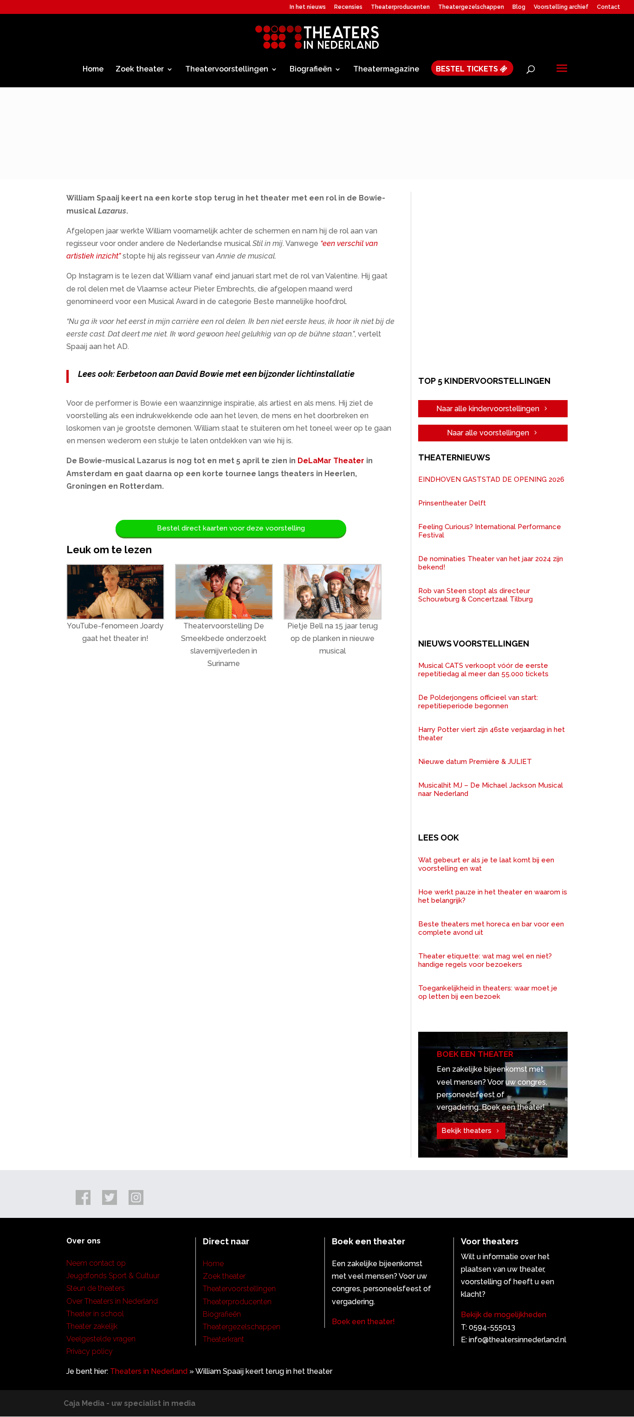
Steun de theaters (95, 1288)
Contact (608, 7)
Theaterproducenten (400, 7)
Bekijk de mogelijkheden (503, 1314)
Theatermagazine (386, 69)
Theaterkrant (223, 1339)
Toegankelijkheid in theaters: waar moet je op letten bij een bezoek (487, 992)
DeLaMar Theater (331, 460)
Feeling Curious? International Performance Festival (489, 531)
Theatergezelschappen (471, 7)
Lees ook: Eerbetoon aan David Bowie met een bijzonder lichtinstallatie (216, 374)
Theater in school (95, 1313)
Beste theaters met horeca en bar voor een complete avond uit (491, 928)
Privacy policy (89, 1351)
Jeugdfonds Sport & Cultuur (113, 1275)
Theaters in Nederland (149, 1371)
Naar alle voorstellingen (488, 432)
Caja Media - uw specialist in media (129, 1403)
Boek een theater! (363, 1321)
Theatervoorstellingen (226, 69)
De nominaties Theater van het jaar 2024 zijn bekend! (490, 563)
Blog (518, 7)
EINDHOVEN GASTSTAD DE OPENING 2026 (491, 479)
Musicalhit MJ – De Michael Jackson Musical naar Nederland (490, 789)
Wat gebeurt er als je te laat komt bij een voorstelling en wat (486, 864)
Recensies (348, 7)
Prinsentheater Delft (452, 503)
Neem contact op (96, 1263)
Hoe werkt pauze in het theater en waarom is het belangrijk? (492, 896)
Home (93, 69)
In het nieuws (308, 7)
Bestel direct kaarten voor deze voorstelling (231, 528)
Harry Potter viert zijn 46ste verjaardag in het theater (491, 733)
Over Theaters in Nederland (112, 1301)
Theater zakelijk (91, 1326)
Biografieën (311, 69)
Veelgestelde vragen (101, 1338)
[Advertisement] (497, 282)
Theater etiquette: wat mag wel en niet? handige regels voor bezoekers (485, 960)
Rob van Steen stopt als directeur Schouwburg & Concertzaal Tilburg (475, 595)
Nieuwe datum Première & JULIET (475, 761)
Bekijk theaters (466, 1130)
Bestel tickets (468, 69)
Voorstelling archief (561, 7)
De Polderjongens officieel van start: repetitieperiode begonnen (478, 701)
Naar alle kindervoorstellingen (487, 408)
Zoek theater (140, 69)
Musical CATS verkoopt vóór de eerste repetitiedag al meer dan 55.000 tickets (483, 669)
